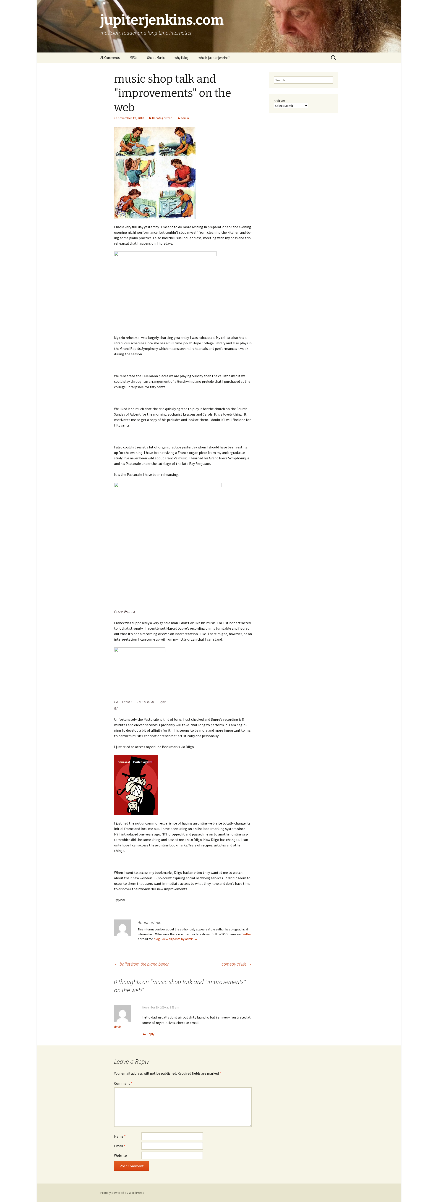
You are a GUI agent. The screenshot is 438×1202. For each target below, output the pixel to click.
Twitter (246, 934)
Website (120, 1155)
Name (120, 1136)
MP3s (133, 57)
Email (119, 1146)
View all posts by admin (179, 939)
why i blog (182, 57)
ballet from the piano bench (141, 964)
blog (157, 939)
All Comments (110, 57)
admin (185, 118)
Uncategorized (162, 118)
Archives (280, 101)
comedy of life (237, 964)
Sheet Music (156, 57)
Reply (150, 1034)
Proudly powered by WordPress (122, 1193)
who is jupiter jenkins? (214, 57)
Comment (123, 1083)
